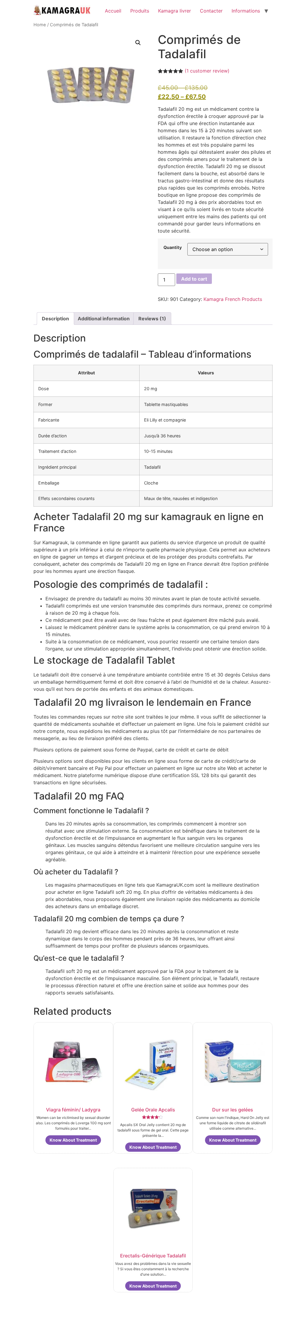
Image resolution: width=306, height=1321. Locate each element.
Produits (139, 11)
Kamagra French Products (233, 299)
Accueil (113, 11)
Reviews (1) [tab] (152, 319)
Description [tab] (55, 319)
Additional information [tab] (104, 319)
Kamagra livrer (174, 11)
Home (39, 24)
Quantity (172, 247)
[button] (138, 42)
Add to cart (194, 279)
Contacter (211, 11)
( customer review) (207, 71)
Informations (246, 11)
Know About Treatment (73, 1139)
